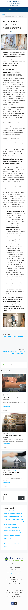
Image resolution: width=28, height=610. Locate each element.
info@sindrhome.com (14, 5)
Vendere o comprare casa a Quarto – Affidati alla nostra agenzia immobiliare (13, 398)
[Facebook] (12, 603)
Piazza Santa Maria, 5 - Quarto (14, 1)
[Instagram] (15, 603)
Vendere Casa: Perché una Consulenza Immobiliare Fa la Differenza (12, 543)
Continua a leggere (7, 406)
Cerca (5, 494)
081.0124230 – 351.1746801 (15, 571)
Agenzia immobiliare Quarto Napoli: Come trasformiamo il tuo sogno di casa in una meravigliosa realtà (14, 513)
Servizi (7, 14)
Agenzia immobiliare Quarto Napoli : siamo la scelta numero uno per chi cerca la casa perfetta (14, 521)
